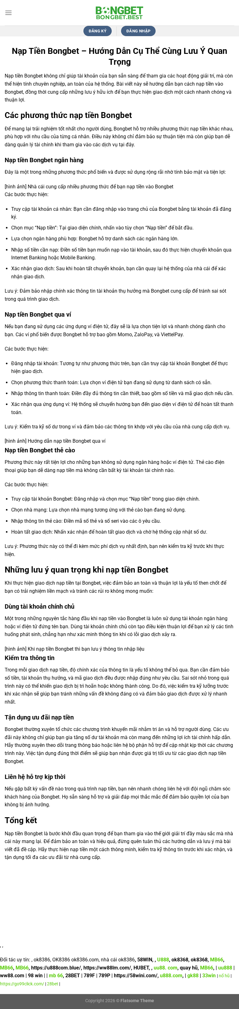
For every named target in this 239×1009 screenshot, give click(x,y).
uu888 (225, 968)
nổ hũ (225, 975)
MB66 (216, 960)
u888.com (171, 975)
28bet (52, 984)
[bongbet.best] (119, 13)
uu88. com (165, 968)
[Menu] (8, 12)
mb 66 (56, 975)
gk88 (193, 975)
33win (209, 975)
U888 (163, 960)
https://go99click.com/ (22, 984)
